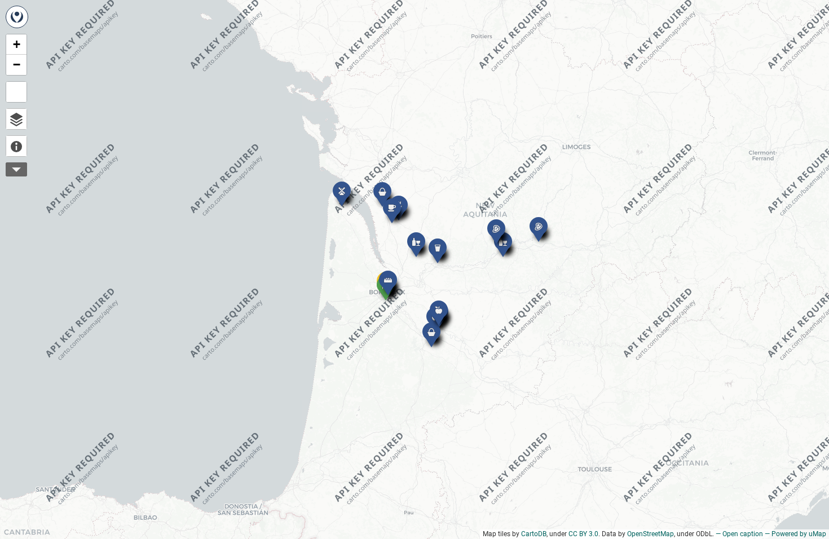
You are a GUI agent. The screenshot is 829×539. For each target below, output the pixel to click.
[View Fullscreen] (16, 92)
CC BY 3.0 (583, 534)
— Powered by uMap (795, 534)
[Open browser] (16, 119)
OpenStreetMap (650, 534)
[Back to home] (17, 17)
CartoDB (533, 534)
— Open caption (739, 534)
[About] (16, 146)
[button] (336, 185)
